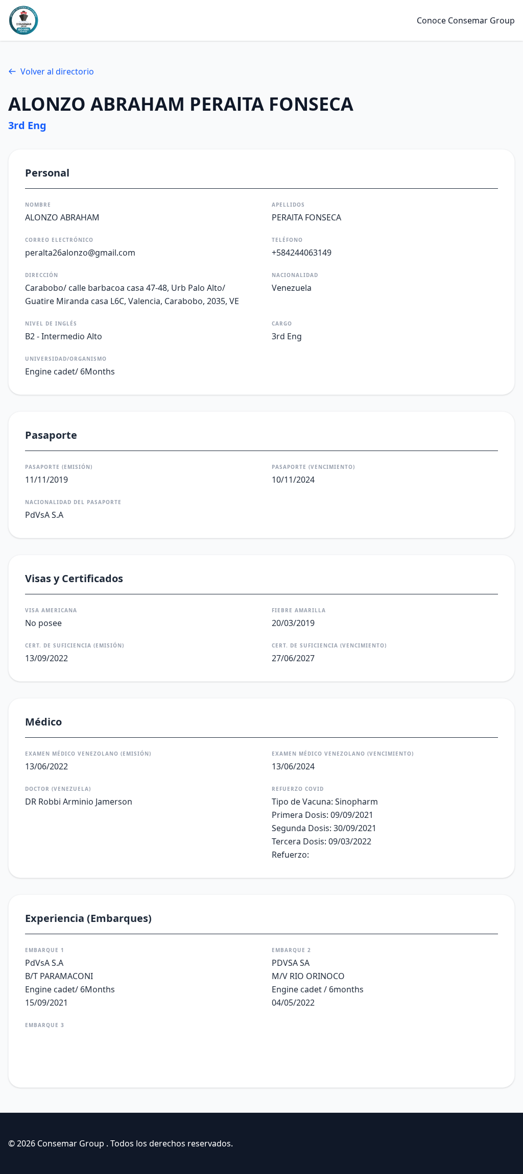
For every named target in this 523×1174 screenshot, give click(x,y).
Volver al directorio (57, 71)
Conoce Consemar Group (466, 20)
